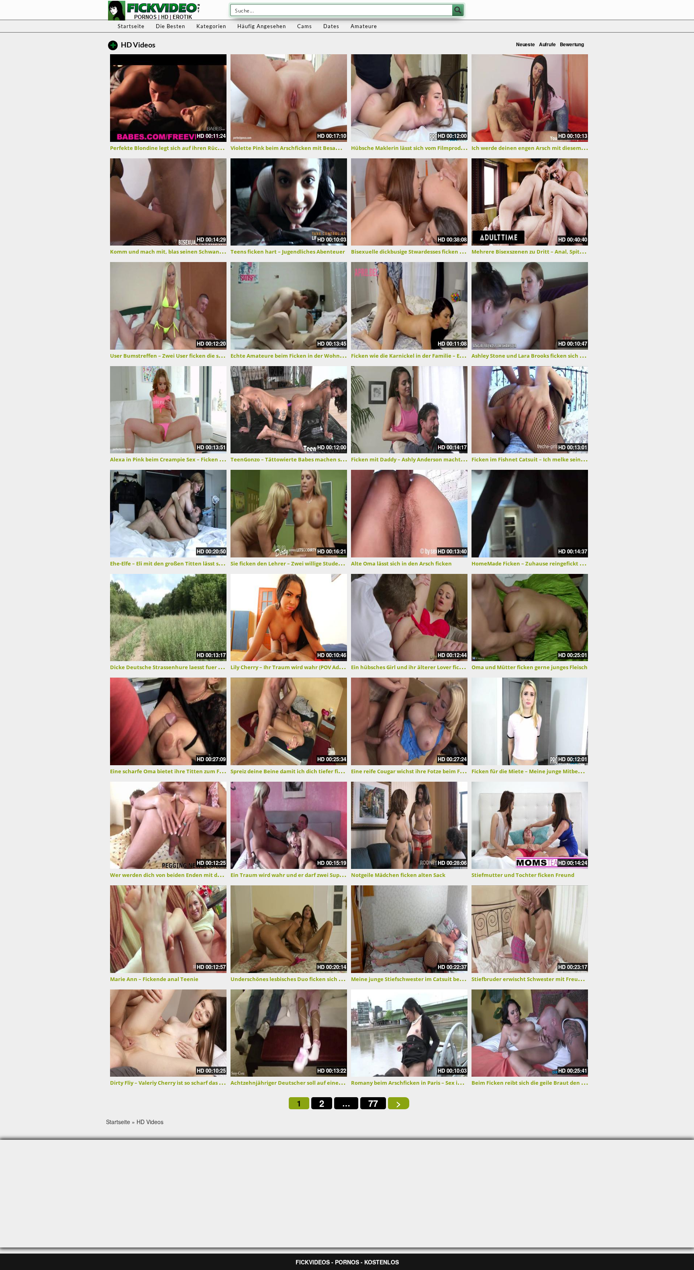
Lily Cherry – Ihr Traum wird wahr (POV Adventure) (296, 667)
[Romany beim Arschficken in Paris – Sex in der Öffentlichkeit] (409, 1033)
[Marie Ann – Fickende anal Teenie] (168, 929)
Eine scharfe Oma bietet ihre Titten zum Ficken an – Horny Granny (197, 771)
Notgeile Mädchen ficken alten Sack (398, 875)
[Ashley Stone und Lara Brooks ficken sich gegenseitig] (530, 306)
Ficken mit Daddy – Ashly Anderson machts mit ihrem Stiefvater (434, 459)
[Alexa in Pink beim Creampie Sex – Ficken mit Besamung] (168, 410)
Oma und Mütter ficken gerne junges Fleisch (530, 667)
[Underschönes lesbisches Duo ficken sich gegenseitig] (289, 929)
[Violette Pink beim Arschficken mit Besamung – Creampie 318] (289, 98)
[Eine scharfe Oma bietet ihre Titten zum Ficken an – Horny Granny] (168, 721)
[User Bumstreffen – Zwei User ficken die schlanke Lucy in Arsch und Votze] (168, 306)
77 (373, 1103)
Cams (304, 26)
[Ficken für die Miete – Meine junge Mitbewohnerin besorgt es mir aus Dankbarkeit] (530, 721)
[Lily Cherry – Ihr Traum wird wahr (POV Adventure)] (289, 618)
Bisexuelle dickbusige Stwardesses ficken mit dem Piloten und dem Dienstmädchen (460, 251)
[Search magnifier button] (457, 10)
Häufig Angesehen (261, 26)
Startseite (131, 26)
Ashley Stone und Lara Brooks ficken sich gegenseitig (540, 355)
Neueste (525, 44)
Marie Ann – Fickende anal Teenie (154, 979)
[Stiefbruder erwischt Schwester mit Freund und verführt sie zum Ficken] (530, 929)
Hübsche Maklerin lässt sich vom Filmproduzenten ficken (425, 148)
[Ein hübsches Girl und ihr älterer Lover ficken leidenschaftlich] (409, 618)
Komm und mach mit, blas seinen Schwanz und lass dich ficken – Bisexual (206, 251)
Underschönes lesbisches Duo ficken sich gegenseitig (299, 979)
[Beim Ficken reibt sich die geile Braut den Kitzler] (530, 1033)
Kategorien (211, 26)
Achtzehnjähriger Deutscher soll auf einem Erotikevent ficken (312, 1082)
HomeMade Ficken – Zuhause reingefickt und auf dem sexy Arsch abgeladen (571, 563)
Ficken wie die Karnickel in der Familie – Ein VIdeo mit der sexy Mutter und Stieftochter (465, 355)
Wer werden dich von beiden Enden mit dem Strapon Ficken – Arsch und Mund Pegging (223, 875)
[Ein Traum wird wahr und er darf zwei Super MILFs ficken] (289, 825)
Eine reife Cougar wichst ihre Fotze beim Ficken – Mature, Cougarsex (440, 771)
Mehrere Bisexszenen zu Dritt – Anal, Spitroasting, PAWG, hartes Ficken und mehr (579, 251)
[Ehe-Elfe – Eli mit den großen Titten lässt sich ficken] (168, 513)
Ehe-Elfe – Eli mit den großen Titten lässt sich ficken (177, 563)
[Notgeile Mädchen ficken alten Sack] (409, 825)
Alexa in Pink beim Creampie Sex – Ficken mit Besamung (183, 459)
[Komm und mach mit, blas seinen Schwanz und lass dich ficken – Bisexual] (168, 202)
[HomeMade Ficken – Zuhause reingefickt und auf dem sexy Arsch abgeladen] (530, 513)
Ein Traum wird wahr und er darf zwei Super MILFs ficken (304, 875)
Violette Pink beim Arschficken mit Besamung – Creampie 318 (311, 148)
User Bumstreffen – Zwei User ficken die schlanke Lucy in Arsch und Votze (206, 355)
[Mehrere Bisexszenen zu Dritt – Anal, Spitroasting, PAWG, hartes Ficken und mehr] (530, 202)
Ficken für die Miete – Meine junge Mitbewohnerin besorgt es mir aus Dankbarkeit (579, 771)
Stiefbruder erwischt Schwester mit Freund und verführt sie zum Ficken (565, 979)
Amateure (364, 26)
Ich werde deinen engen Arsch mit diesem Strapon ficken (546, 148)
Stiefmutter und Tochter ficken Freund (523, 875)
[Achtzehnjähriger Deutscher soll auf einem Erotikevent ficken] (289, 1033)
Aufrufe (547, 44)
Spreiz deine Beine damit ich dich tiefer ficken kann (298, 771)
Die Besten (170, 26)
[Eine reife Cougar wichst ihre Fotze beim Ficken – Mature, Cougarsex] (409, 721)
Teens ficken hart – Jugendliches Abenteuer (288, 251)
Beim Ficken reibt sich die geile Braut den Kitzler (535, 1082)
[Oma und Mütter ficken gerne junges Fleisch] (530, 618)
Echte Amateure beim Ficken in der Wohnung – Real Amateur (311, 355)
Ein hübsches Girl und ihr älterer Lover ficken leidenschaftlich (432, 667)
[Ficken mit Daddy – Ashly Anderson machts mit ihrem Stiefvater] (409, 410)
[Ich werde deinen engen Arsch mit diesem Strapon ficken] (530, 98)
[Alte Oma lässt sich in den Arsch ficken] (409, 513)
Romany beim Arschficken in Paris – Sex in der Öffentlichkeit (430, 1082)
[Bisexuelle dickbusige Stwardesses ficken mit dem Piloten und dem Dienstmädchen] (409, 202)
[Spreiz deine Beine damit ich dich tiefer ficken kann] (289, 721)
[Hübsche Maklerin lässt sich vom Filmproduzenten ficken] (409, 98)
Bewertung (572, 44)
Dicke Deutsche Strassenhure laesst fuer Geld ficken (178, 667)
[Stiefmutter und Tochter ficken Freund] (530, 825)
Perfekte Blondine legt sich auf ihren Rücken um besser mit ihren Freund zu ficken (218, 148)
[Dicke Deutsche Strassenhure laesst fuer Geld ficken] (168, 618)
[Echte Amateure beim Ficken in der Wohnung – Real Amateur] (289, 306)
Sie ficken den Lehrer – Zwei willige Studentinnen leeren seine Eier (318, 563)
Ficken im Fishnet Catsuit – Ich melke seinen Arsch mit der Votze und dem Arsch (576, 459)
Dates (331, 26)
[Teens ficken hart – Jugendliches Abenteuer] (289, 202)
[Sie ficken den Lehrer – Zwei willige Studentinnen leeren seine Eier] (289, 513)
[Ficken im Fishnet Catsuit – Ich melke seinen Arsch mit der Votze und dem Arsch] (530, 410)
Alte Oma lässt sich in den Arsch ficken (401, 563)
